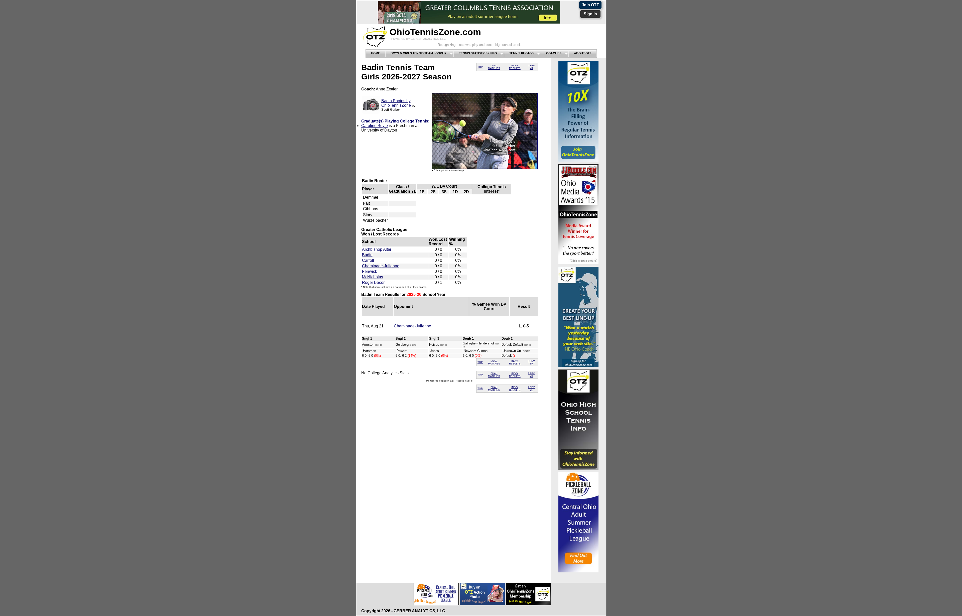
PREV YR (531, 67)
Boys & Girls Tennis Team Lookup (418, 53)
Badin (367, 255)
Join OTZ (590, 5)
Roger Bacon (374, 282)
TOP (480, 67)
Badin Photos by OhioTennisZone (396, 103)
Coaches (553, 53)
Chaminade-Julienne (380, 266)
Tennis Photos (521, 53)
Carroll (368, 260)
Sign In (590, 14)
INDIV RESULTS (515, 67)
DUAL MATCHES (494, 67)
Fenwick (369, 271)
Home (375, 53)
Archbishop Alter (376, 249)
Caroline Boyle (374, 126)
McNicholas (372, 277)
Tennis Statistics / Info (478, 53)
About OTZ (582, 53)
